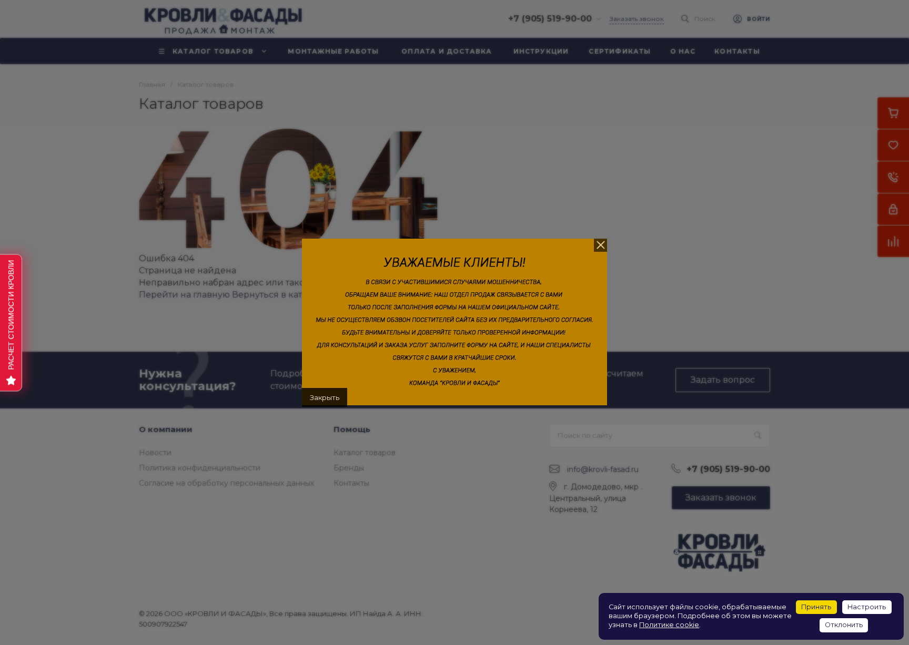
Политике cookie (669, 625)
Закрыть (324, 397)
